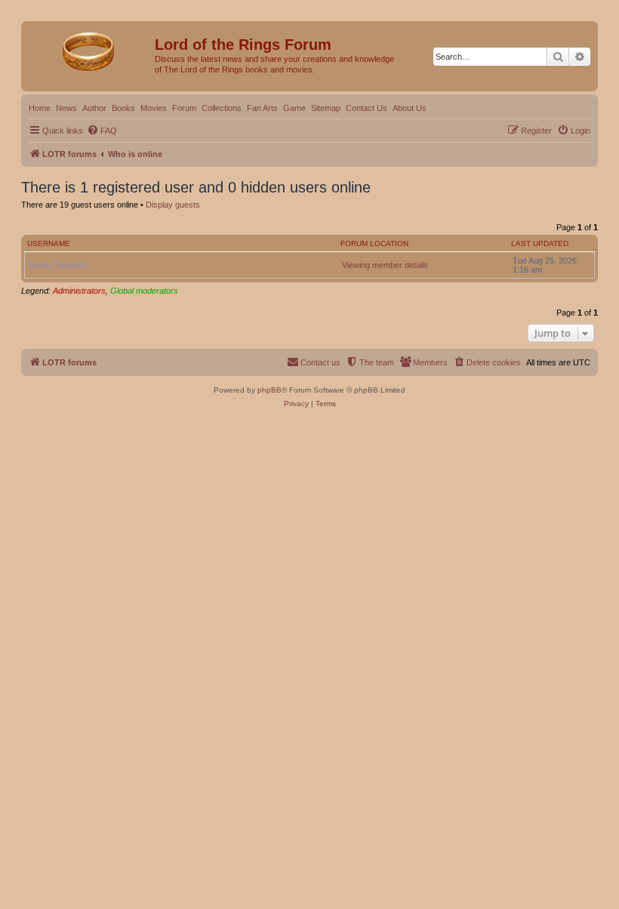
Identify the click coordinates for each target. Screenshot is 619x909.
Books (123, 107)
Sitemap (325, 107)
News (66, 107)
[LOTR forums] (90, 49)
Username (48, 243)
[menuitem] (102, 131)
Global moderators (144, 290)
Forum (184, 107)
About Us (410, 107)
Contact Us (366, 107)
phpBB (269, 390)
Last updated (539, 243)
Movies (153, 107)
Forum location (374, 243)
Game (294, 107)
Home (40, 107)
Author (94, 107)
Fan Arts (262, 107)
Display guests (173, 204)
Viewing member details (385, 265)
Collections (222, 107)
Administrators (79, 290)
